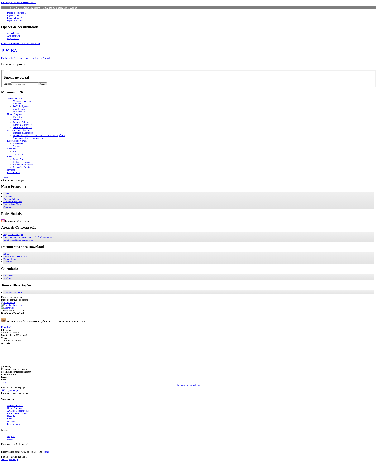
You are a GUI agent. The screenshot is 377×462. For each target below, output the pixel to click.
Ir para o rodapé (15, 20)
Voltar (4, 382)
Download (6, 327)
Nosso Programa (15, 408)
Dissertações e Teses (12, 292)
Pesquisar (17, 305)
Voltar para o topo (9, 390)
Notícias (11, 421)
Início (12, 302)
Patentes (7, 207)
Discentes (7, 196)
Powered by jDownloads (188, 385)
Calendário (8, 276)
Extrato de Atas (10, 259)
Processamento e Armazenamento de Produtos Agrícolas (29, 237)
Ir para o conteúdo (16, 12)
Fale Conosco (13, 424)
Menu (7, 177)
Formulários (8, 262)
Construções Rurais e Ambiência (18, 240)
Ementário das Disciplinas (15, 256)
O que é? (11, 436)
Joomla (46, 452)
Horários (7, 278)
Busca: (7, 84)
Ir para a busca (14, 18)
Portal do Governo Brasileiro (24, 7)
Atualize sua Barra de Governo (60, 7)
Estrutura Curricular (12, 201)
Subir (11, 307)
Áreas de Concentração (18, 410)
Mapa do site (13, 38)
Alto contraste (13, 36)
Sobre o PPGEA (15, 405)
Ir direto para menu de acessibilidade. (18, 2)
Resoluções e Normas (13, 204)
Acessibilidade (14, 33)
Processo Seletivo (11, 199)
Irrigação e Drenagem (13, 234)
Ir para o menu (14, 15)
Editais (6, 254)
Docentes (7, 193)
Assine (10, 439)
